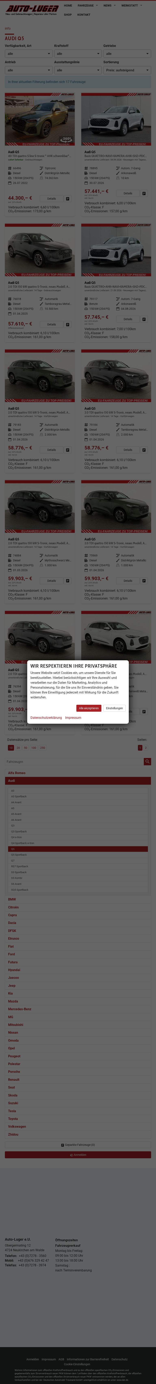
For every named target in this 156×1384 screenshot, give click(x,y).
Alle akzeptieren (89, 708)
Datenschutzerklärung (46, 718)
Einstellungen (114, 708)
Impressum (73, 718)
